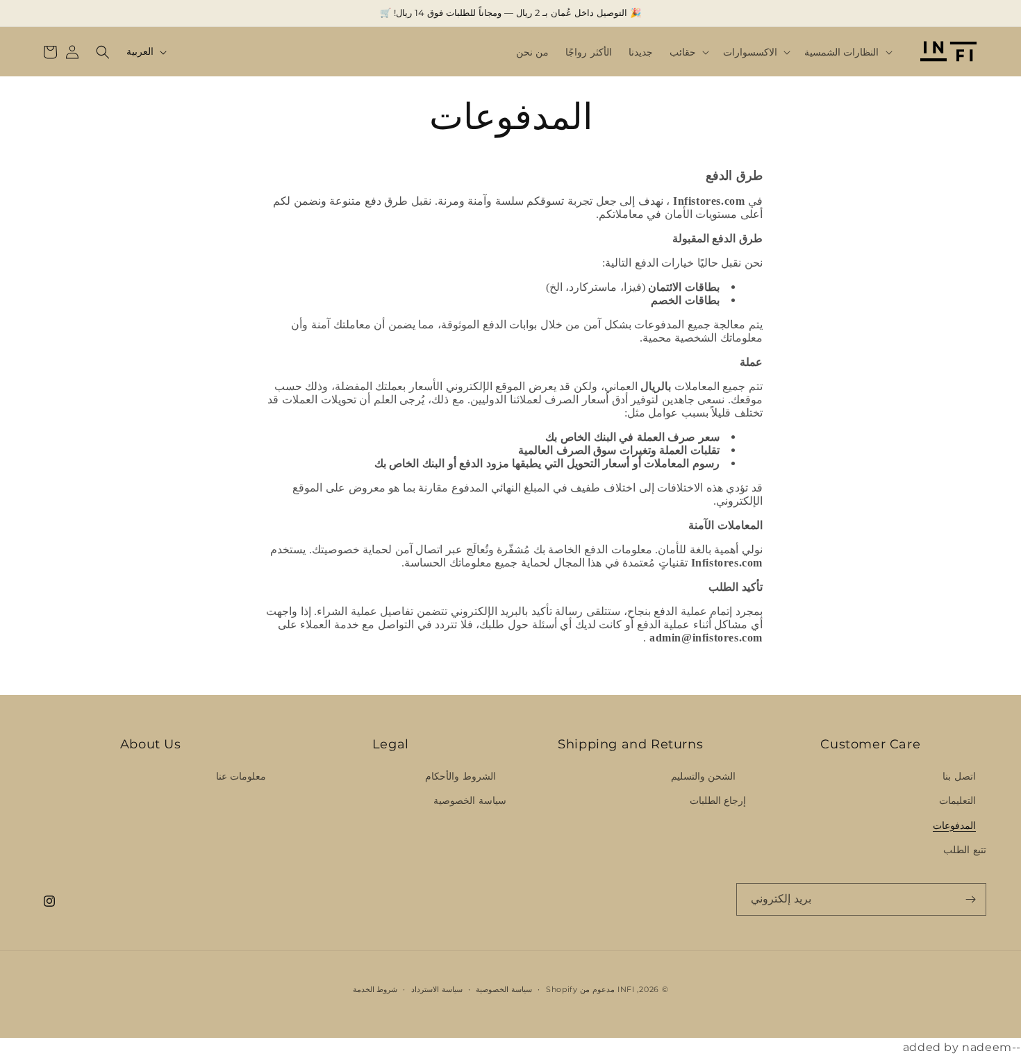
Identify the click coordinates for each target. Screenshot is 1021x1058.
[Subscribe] (970, 899)
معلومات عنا (241, 776)
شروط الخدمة (375, 989)
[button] (847, 52)
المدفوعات (954, 825)
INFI (626, 989)
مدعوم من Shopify (580, 989)
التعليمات (957, 800)
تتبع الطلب (964, 849)
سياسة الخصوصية (469, 800)
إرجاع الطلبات (718, 800)
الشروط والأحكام (460, 776)
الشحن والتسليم (703, 776)
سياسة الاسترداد (437, 989)
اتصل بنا (959, 776)
